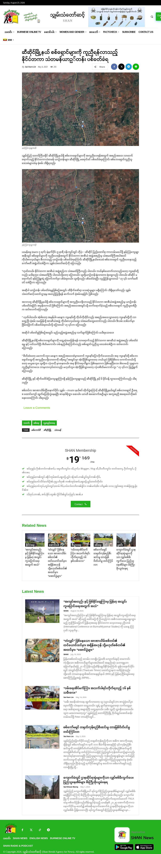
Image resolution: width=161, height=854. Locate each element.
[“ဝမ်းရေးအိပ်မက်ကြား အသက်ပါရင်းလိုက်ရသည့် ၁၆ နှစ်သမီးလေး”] (80, 540)
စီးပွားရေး (76, 544)
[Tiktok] (39, 830)
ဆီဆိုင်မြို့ (47, 430)
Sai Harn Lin (30, 66)
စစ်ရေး (36, 423)
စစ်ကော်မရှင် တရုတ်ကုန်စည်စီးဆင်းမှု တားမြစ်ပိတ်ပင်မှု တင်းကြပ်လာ (103, 557)
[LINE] (136, 67)
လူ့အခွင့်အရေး (49, 423)
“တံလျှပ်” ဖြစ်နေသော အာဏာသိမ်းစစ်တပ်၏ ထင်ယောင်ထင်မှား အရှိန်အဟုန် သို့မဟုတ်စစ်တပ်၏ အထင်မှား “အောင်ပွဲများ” (94, 645)
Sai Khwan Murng (71, 787)
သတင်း (27, 423)
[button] (152, 17)
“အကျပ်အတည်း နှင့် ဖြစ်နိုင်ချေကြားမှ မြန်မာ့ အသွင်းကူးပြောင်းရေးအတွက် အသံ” (34, 557)
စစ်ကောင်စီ (36, 430)
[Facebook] (114, 67)
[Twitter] (31, 830)
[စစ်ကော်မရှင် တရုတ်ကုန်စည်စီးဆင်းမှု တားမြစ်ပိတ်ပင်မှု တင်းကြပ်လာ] (103, 540)
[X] (121, 67)
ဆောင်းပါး (54, 544)
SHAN (66, 611)
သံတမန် (57, 430)
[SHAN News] (25, 16)
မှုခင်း (120, 544)
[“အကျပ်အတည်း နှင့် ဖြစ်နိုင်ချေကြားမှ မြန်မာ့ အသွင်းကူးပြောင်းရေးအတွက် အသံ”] (34, 540)
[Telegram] (128, 67)
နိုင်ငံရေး (30, 544)
